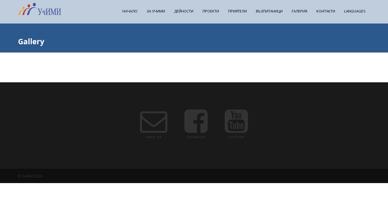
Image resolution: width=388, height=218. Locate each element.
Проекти (211, 11)
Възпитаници (269, 11)
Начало (129, 11)
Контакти (325, 11)
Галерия (299, 11)
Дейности (183, 11)
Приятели (237, 11)
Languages (355, 11)
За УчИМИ (156, 11)
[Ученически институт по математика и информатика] (39, 13)
